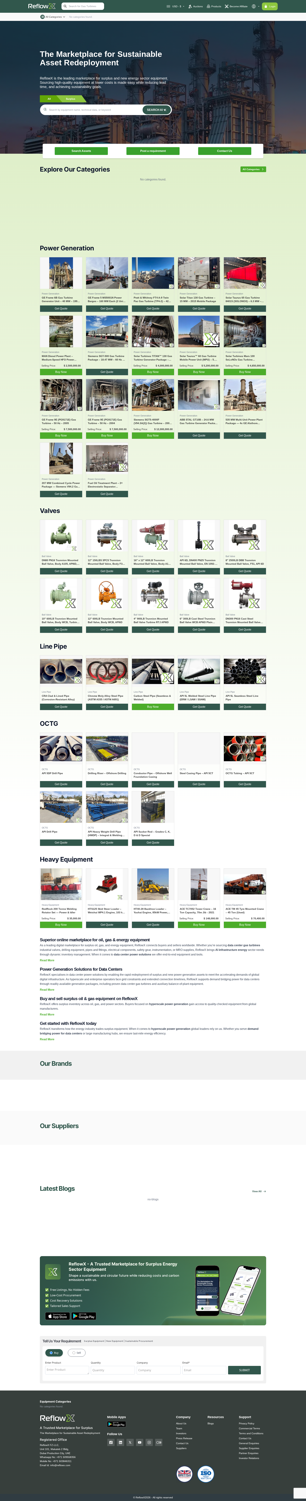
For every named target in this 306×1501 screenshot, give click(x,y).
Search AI (155, 109)
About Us (181, 1423)
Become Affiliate (239, 6)
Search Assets (81, 150)
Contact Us (224, 150)
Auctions (198, 6)
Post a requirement (153, 150)
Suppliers (181, 1448)
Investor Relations (249, 1458)
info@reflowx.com (60, 1465)
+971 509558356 (66, 1457)
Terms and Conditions (251, 1433)
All (49, 98)
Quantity (96, 1362)
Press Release (184, 1438)
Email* (186, 1362)
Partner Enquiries (248, 1453)
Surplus (70, 98)
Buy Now (61, 371)
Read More (47, 960)
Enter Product (53, 1362)
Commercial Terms (249, 1428)
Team (179, 1428)
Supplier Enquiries (249, 1448)
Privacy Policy (246, 1423)
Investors (181, 1433)
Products (216, 6)
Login (272, 6)
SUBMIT (244, 1370)
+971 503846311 (62, 1461)
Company (142, 1362)
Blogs (211, 1423)
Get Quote (61, 308)
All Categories (54, 16)
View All (257, 1191)
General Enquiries (249, 1443)
